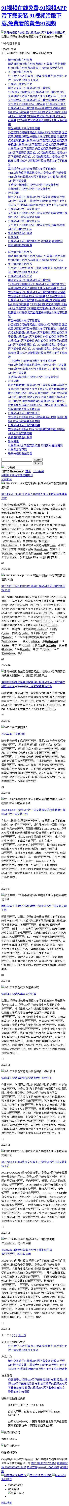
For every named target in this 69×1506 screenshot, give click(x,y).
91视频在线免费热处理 (24, 68)
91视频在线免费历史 (31, 63)
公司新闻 (46, 241)
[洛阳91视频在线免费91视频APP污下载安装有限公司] (33, 32)
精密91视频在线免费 (20, 59)
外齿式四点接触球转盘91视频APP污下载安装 (34, 132)
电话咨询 (46, 1475)
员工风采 (32, 80)
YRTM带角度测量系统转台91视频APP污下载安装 (37, 172)
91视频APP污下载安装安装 (24, 221)
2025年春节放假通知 (13, 734)
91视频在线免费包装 (51, 68)
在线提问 (57, 241)
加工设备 (36, 76)
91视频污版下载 (17, 449)
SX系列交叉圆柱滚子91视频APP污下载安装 (33, 92)
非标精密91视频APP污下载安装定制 (29, 188)
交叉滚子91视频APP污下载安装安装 (29, 225)
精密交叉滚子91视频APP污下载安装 (29, 88)
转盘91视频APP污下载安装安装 (43, 1387)
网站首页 (13, 63)
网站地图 (6, 1502)
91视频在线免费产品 (20, 84)
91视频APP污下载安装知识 (24, 241)
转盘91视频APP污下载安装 (24, 128)
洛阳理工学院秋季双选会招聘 (18, 994)
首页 (28, 471)
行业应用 (13, 192)
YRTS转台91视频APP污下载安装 (27, 176)
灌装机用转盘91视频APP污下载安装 (43, 401)
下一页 (22, 1335)
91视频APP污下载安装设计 (24, 209)
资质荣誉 (47, 76)
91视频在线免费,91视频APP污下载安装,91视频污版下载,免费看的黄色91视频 (34, 15)
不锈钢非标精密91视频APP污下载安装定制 (33, 184)
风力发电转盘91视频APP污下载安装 (29, 385)
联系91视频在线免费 (20, 245)
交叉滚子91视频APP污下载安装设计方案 (32, 213)
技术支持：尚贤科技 (43, 1467)
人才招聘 (24, 76)
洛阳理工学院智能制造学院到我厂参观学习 (26, 1078)
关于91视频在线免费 (20, 72)
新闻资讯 (13, 237)
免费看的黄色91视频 (20, 233)
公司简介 (13, 76)
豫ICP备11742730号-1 (43, 1463)
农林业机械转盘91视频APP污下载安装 (30, 405)
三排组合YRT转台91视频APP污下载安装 (32, 168)
